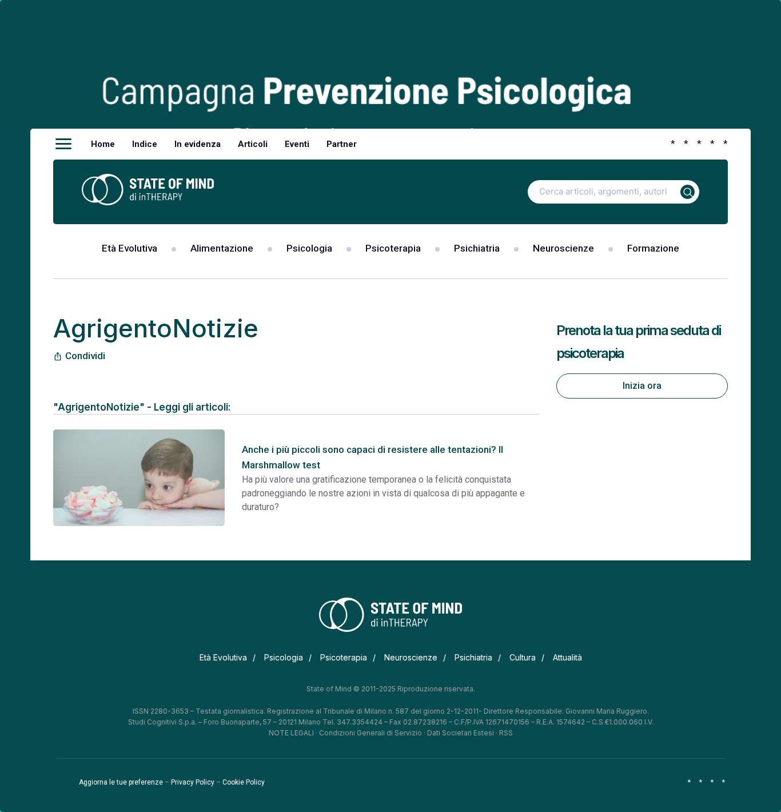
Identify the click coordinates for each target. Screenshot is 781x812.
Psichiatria (477, 248)
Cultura (522, 657)
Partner (341, 144)
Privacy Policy (192, 782)
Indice (144, 144)
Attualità (567, 657)
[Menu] (63, 144)
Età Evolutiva (129, 248)
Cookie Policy (243, 782)
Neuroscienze (563, 248)
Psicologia (309, 248)
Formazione (653, 248)
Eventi (297, 144)
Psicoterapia (393, 248)
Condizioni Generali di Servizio (370, 733)
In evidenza (197, 144)
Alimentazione (221, 248)
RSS (506, 733)
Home (103, 144)
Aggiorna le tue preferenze (121, 782)
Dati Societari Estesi (460, 733)
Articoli (253, 144)
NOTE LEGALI (291, 733)
